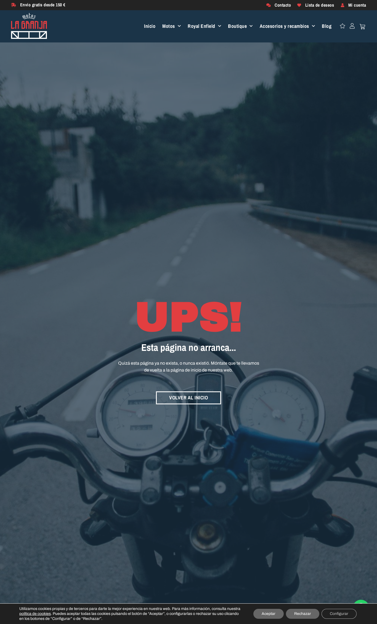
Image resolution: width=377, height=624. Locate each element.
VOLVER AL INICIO (188, 397)
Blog (326, 26)
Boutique (237, 26)
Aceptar (268, 614)
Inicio (149, 26)
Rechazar (302, 614)
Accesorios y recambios (284, 26)
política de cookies (35, 614)
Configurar (339, 614)
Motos (168, 26)
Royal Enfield (201, 26)
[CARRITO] (362, 26)
